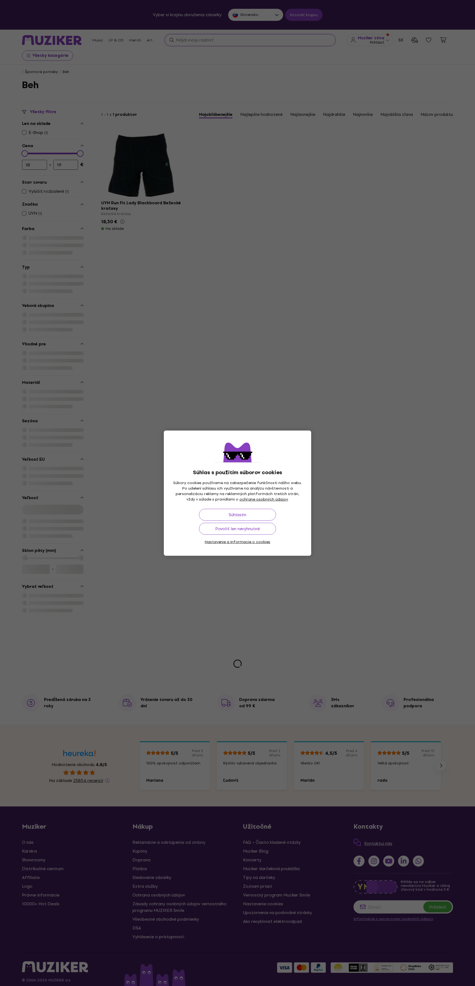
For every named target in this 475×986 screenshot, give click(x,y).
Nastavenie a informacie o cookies (237, 542)
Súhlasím (237, 514)
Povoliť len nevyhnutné (237, 528)
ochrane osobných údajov (263, 499)
